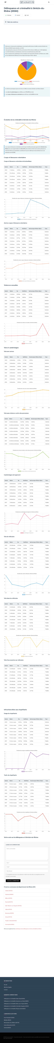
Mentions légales (8, 987)
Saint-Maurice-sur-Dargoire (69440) (13, 905)
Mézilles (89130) (7, 1020)
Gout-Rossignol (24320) (9, 1017)
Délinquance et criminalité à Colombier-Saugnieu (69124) (16, 1006)
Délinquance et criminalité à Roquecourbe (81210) (14, 1008)
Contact (6, 989)
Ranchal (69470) (9, 902)
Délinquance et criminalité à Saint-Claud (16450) (14, 998)
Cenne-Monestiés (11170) (9, 1025)
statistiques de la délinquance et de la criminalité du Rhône (28, 928)
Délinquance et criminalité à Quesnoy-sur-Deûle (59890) (16, 1001)
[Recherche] (48, 2)
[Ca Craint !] (27, 2)
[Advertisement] (27, 35)
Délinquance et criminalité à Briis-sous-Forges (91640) (16, 1003)
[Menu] (5, 2)
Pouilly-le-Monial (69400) (11, 920)
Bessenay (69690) (9, 913)
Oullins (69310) (8, 909)
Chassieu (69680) (9, 894)
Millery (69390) (8, 898)
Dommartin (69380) (9, 924)
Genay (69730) (8, 917)
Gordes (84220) (7, 1027)
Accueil (5, 984)
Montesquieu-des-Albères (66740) (11, 1022)
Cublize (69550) (8, 890)
